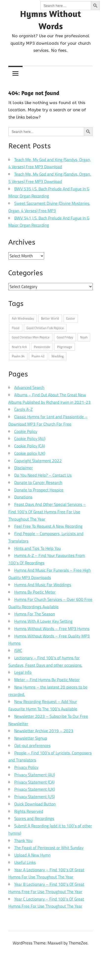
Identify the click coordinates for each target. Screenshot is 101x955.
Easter (70, 318)
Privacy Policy (26, 767)
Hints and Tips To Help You (37, 548)
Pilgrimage (64, 346)
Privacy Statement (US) (34, 796)
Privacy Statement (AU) (34, 775)
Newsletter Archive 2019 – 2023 (43, 731)
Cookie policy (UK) (29, 453)
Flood (15, 327)
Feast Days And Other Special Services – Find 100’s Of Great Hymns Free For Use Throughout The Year (47, 511)
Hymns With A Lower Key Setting (43, 621)
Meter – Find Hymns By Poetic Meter (47, 680)
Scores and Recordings (34, 818)
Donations (23, 497)
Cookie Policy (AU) (29, 438)
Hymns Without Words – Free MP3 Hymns (51, 628)
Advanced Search (29, 387)
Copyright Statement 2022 (38, 460)
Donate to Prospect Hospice (38, 490)
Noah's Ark (19, 346)
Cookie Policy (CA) (29, 446)
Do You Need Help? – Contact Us (43, 475)
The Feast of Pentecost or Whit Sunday (48, 847)
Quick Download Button (35, 804)
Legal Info (23, 672)
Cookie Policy (25, 431)
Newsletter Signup (30, 738)
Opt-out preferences (32, 745)
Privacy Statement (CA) (34, 782)
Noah (84, 337)
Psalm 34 (18, 356)
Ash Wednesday (23, 318)
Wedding (57, 356)
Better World (50, 318)
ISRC (18, 650)
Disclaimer (23, 468)
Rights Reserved (28, 811)
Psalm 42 (38, 356)
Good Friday (65, 337)
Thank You (23, 840)
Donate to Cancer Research (38, 482)
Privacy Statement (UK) (34, 789)
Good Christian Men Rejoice (31, 337)
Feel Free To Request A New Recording (48, 526)
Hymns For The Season (34, 614)
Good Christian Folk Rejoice (45, 327)
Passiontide (42, 346)
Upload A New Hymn (32, 855)
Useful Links (25, 862)
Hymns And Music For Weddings (42, 584)
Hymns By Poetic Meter (35, 592)
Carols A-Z (23, 409)
